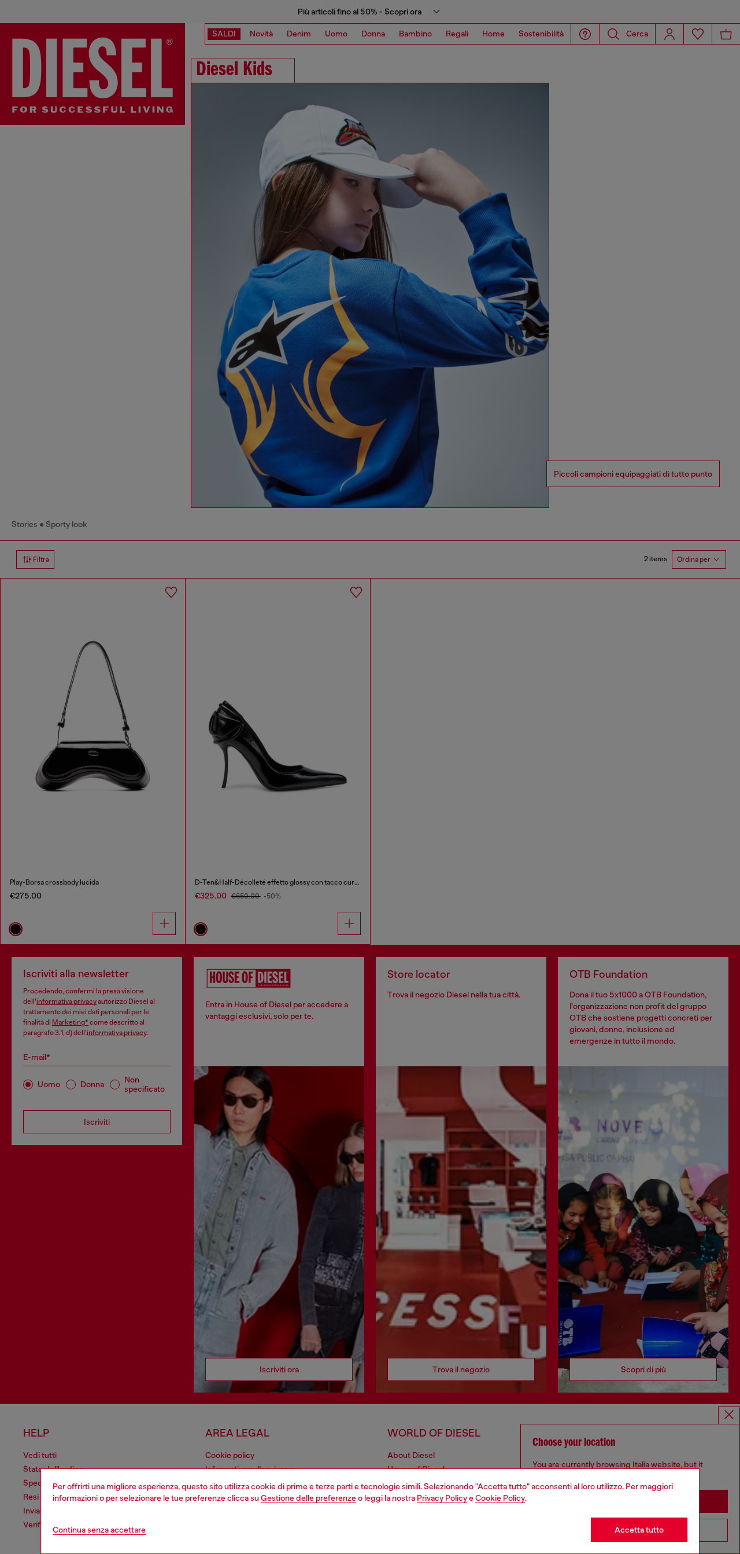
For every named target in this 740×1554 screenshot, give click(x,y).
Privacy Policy (442, 1498)
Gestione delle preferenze (308, 1498)
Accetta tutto (639, 1529)
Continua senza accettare (99, 1529)
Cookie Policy (500, 1498)
